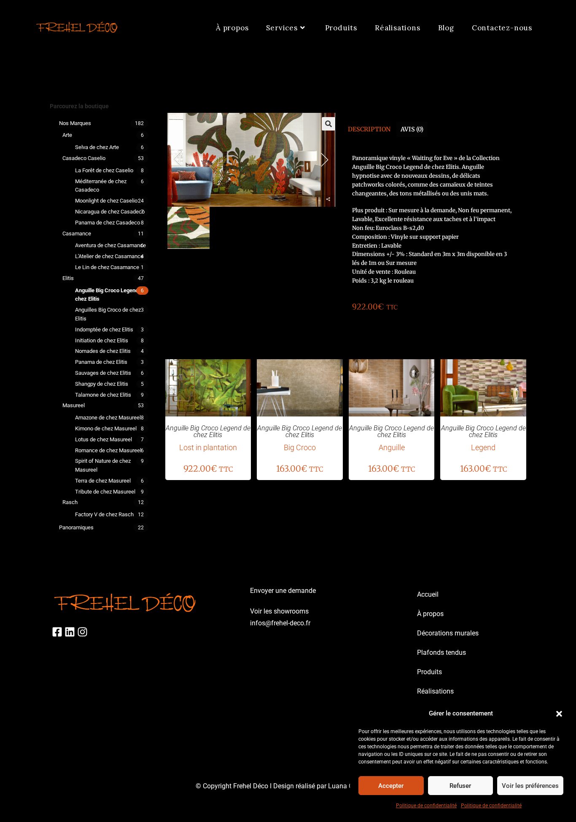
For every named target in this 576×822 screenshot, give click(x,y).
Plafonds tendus (441, 653)
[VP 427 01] (188, 228)
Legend (483, 447)
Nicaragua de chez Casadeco (110, 211)
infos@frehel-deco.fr (280, 623)
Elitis (68, 278)
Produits (429, 672)
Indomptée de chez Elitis (104, 329)
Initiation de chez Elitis (101, 340)
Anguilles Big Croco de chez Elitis (108, 314)
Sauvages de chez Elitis (103, 373)
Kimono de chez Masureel (106, 428)
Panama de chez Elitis (101, 362)
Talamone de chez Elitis (103, 395)
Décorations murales (448, 633)
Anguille (392, 447)
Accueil (428, 594)
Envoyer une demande (283, 591)
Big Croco (300, 447)
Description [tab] (369, 129)
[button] (559, 714)
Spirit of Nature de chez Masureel (103, 465)
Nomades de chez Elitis (103, 351)
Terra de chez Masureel (103, 481)
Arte (67, 135)
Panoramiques (76, 527)
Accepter (391, 786)
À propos (430, 614)
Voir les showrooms (279, 611)
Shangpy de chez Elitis (101, 384)
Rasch (70, 502)
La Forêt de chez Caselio (104, 170)
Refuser (460, 786)
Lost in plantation (208, 447)
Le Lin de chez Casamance (107, 267)
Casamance (76, 233)
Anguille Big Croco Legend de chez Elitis (110, 294)
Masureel (73, 405)
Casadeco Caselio (83, 158)
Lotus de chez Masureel (103, 439)
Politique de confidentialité (426, 806)
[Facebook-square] (57, 632)
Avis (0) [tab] (412, 129)
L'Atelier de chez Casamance (109, 256)
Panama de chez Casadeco (107, 222)
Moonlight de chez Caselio (106, 200)
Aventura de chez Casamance (110, 245)
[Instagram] (82, 632)
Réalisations (435, 691)
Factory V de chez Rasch (104, 514)
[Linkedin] (70, 632)
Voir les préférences (530, 786)
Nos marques (75, 123)
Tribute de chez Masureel (105, 491)
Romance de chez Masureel (108, 450)
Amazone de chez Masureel (108, 417)
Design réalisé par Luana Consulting (327, 786)
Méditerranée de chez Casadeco (101, 185)
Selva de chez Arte (97, 147)
